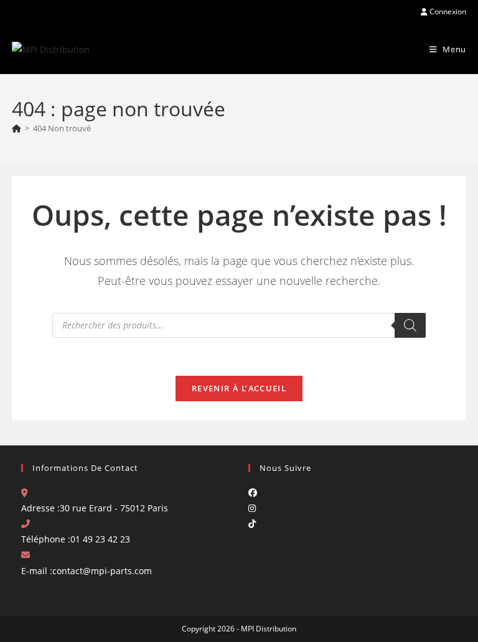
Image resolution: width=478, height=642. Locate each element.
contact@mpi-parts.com (102, 571)
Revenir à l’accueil (239, 388)
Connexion (447, 11)
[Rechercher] (410, 325)
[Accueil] (16, 128)
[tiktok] (252, 523)
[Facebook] (252, 492)
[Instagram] (252, 508)
